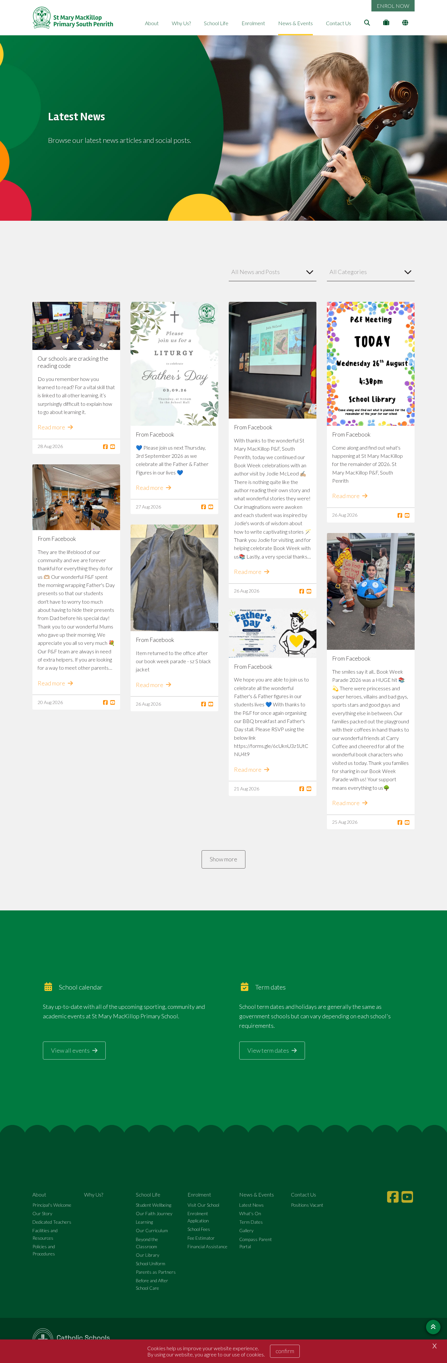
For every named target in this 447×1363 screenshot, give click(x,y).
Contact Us (338, 23)
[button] (272, 272)
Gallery (246, 1230)
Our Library (147, 1255)
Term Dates (251, 1222)
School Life (216, 23)
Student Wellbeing (153, 1205)
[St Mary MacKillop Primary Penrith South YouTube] (408, 1196)
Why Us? (181, 23)
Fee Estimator (201, 1238)
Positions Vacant (307, 1205)
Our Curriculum (152, 1230)
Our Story (42, 1213)
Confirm (285, 1350)
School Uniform (150, 1263)
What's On (250, 1213)
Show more (223, 859)
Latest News (251, 1205)
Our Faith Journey (154, 1213)
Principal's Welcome (51, 1205)
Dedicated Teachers (51, 1222)
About (152, 23)
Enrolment (253, 23)
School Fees (199, 1229)
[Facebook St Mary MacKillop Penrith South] (393, 1196)
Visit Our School (203, 1205)
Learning (144, 1222)
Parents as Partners (156, 1272)
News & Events (295, 23)
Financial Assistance (207, 1246)
